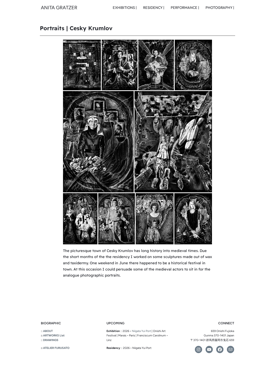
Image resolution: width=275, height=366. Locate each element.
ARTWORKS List (54, 335)
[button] (82, 65)
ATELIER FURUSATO (56, 348)
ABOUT (48, 331)
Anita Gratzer (59, 7)
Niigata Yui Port (141, 331)
